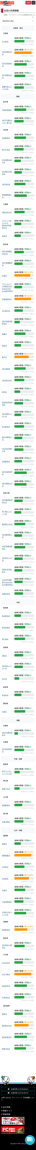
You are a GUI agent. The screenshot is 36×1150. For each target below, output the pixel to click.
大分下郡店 (6, 974)
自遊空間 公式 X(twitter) (18, 1089)
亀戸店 (4, 357)
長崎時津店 (6, 930)
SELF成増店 (6, 369)
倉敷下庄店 (6, 789)
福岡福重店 (6, 855)
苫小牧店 (5, 41)
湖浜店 (4, 656)
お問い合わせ (6, 1097)
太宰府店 (5, 867)
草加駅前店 (6, 138)
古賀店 (4, 890)
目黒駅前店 (6, 461)
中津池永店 (6, 997)
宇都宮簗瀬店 (7, 110)
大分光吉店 (6, 963)
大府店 (4, 712)
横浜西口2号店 (7, 524)
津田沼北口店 (7, 212)
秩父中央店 (6, 150)
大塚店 (4, 276)
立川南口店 (6, 311)
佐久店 (4, 679)
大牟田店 (5, 879)
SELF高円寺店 (7, 380)
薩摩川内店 (6, 1049)
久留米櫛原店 (7, 902)
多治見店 (5, 695)
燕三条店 (5, 639)
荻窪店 (4, 392)
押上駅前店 (6, 427)
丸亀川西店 (6, 822)
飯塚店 (4, 844)
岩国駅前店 (6, 805)
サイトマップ (17, 1097)
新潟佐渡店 (6, 627)
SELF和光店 (6, 184)
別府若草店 (6, 986)
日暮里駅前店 (7, 299)
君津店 (4, 236)
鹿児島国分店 (7, 1037)
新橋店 (4, 334)
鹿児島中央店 (7, 1026)
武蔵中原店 (6, 594)
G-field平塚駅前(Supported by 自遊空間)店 (7, 582)
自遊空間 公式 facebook (18, 1093)
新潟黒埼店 (6, 616)
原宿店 (4, 346)
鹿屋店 (4, 1014)
